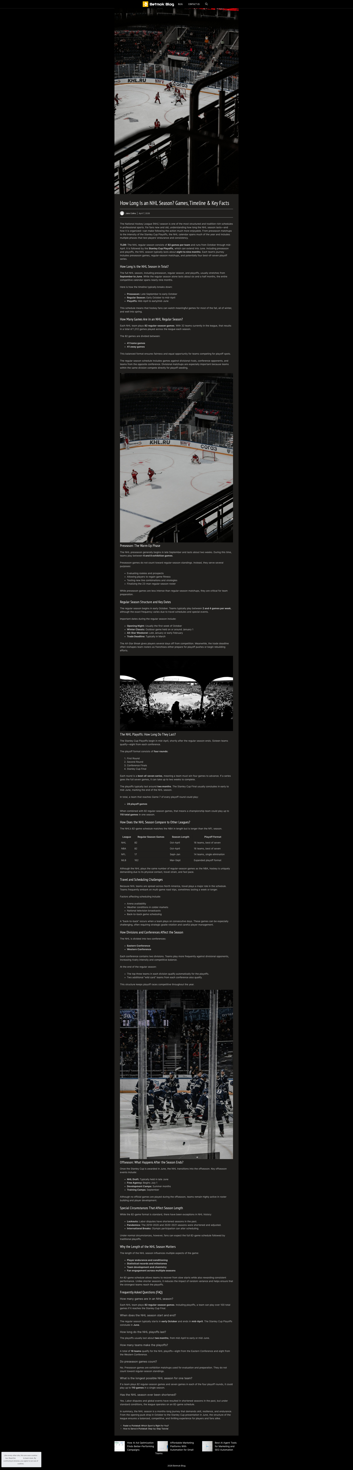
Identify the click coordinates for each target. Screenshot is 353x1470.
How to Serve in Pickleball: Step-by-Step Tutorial (145, 1428)
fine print (19, 1458)
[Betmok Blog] (145, 4)
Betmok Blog (162, 4)
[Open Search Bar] (206, 4)
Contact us (194, 4)
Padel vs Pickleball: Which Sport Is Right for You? (146, 1425)
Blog (180, 4)
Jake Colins (130, 213)
